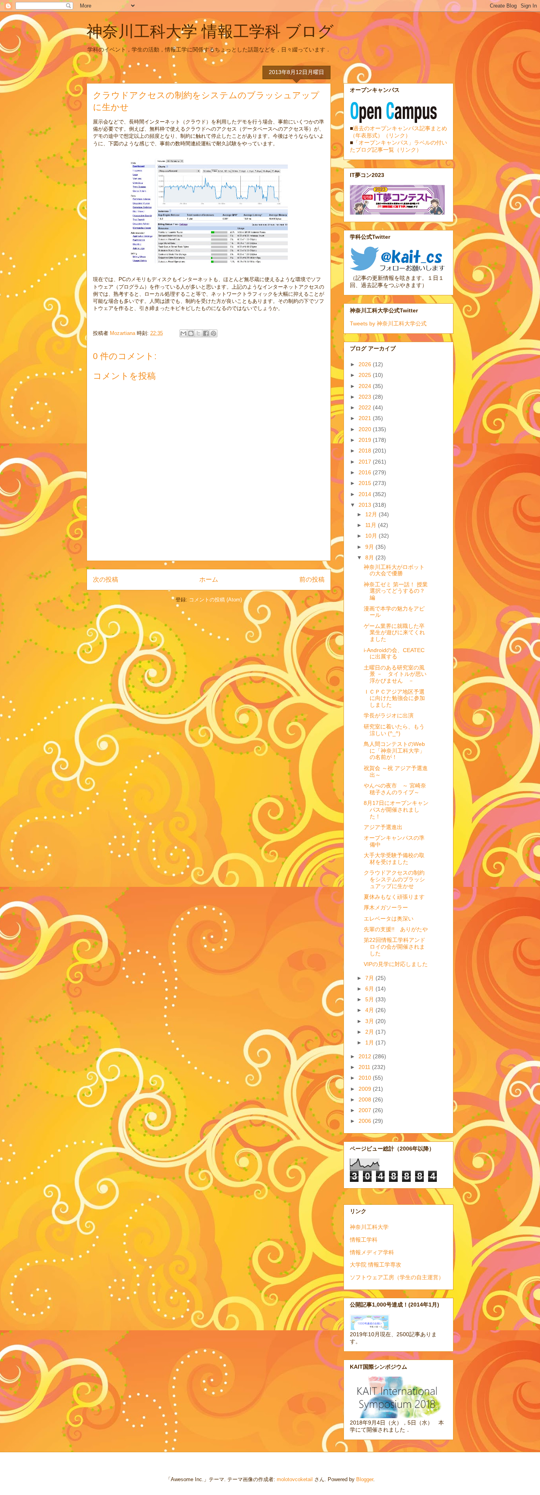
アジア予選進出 (383, 827)
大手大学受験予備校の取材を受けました (394, 858)
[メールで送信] (183, 333)
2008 (366, 1099)
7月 (370, 978)
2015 (366, 483)
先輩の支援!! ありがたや (396, 929)
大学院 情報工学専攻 (375, 1264)
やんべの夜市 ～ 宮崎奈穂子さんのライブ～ (395, 788)
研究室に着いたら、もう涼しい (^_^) (394, 729)
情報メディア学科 (372, 1252)
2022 (366, 407)
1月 (370, 1042)
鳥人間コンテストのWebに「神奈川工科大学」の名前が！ (394, 751)
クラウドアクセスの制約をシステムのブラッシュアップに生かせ (394, 879)
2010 (366, 1078)
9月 (370, 547)
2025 (366, 375)
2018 (366, 450)
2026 (366, 364)
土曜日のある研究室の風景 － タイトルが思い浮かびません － (395, 674)
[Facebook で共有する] (206, 333)
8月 (370, 557)
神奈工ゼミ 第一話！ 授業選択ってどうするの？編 (396, 591)
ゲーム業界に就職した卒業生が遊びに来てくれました (394, 633)
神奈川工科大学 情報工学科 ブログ (210, 31)
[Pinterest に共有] (213, 333)
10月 (372, 536)
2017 (366, 461)
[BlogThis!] (191, 333)
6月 (370, 988)
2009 (366, 1089)
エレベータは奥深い (388, 918)
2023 (366, 397)
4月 (370, 1010)
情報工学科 (364, 1239)
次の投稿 (105, 579)
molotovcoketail (295, 1479)
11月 (371, 525)
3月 (370, 1021)
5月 (370, 999)
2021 (366, 418)
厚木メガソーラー (386, 907)
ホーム (208, 579)
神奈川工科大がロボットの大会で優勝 (394, 570)
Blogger (364, 1479)
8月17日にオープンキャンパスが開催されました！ (396, 810)
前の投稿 (312, 579)
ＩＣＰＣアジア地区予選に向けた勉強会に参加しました (394, 698)
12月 (372, 514)
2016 (366, 472)
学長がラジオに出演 (388, 715)
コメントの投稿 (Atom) (215, 600)
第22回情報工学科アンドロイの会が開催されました (394, 947)
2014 (366, 494)
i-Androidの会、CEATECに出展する (394, 653)
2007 (366, 1110)
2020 (366, 429)
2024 (366, 386)
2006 (366, 1121)
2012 (366, 1056)
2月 (370, 1032)
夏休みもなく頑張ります (394, 897)
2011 (365, 1067)
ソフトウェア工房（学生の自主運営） (397, 1277)
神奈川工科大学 (369, 1227)
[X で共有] (198, 333)
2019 (366, 440)
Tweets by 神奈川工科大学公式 (388, 323)
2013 (366, 505)
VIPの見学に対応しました (396, 964)
